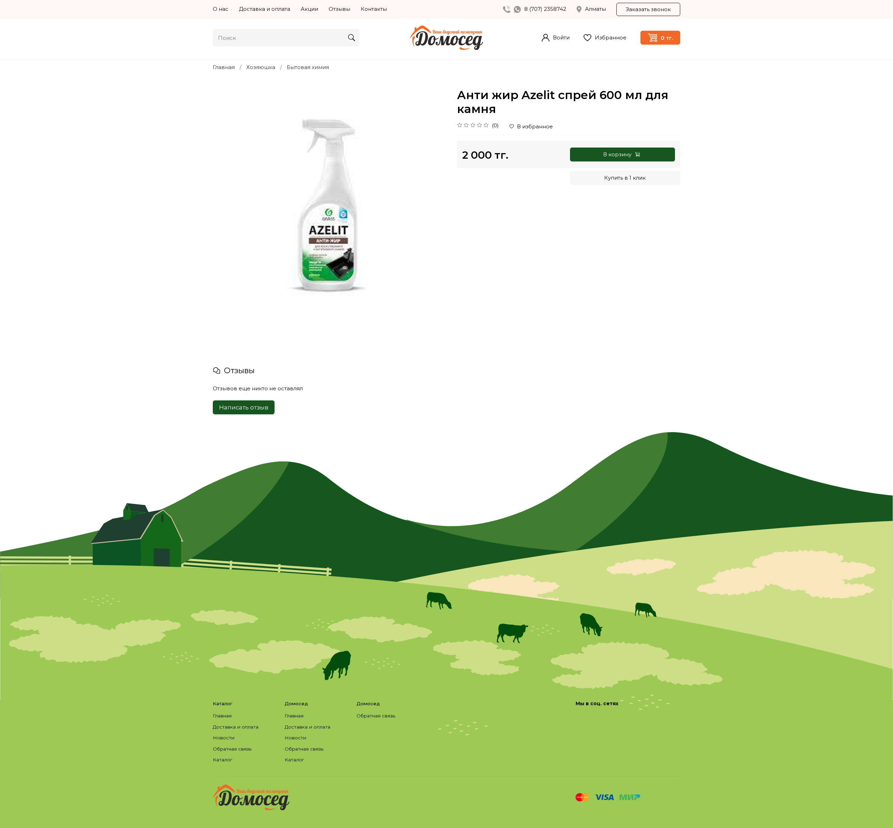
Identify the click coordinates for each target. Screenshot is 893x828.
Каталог (222, 759)
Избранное (610, 37)
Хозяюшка (260, 67)
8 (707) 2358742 (545, 9)
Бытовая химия (308, 67)
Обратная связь (232, 749)
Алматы (595, 9)
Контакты (374, 9)
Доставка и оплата (264, 9)
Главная (224, 67)
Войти (561, 37)
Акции (309, 9)
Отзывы (339, 9)
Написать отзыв (243, 407)
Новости (223, 737)
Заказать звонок (648, 9)
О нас (220, 9)
